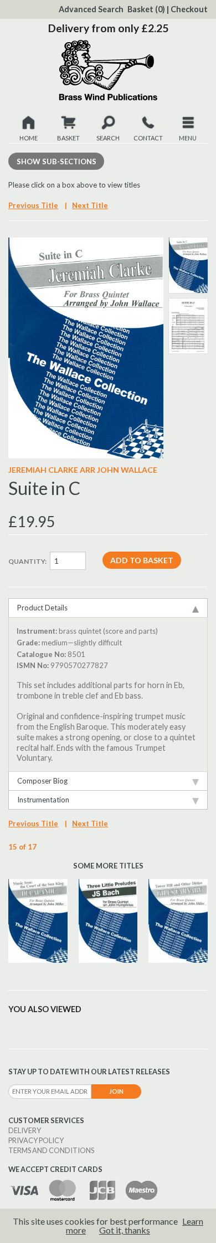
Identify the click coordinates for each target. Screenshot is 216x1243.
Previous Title (33, 205)
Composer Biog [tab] (42, 780)
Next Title (90, 205)
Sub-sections (56, 161)
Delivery (24, 1130)
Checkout (189, 9)
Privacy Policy (36, 1140)
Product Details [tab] (42, 607)
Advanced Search (91, 9)
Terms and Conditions (51, 1150)
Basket (146, 9)
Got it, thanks (124, 1230)
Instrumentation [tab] (43, 799)
